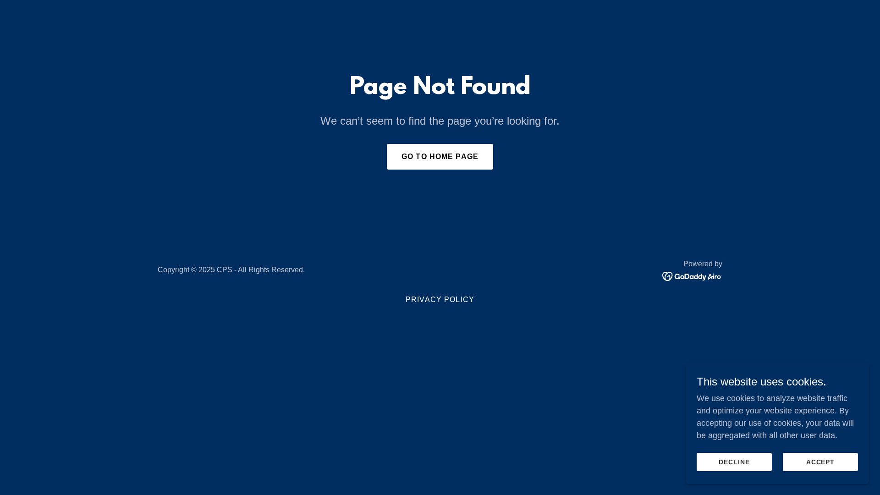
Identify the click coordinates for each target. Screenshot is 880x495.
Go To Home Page (440, 156)
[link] (692, 275)
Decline (734, 462)
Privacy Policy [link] (440, 299)
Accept (820, 462)
